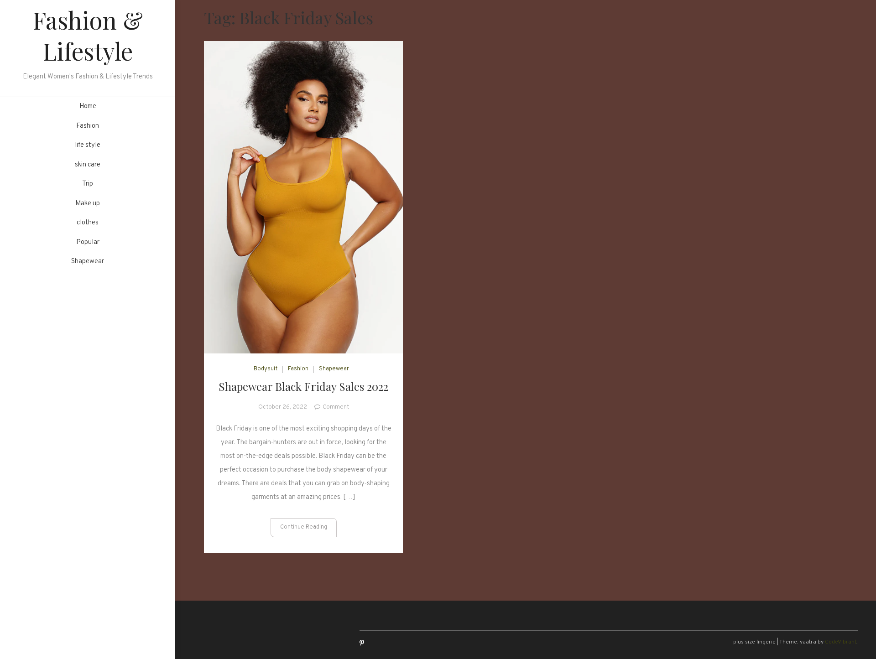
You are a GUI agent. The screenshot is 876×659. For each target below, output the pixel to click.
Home (87, 106)
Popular (87, 242)
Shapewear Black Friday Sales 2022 (303, 386)
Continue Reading (303, 527)
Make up (87, 203)
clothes (88, 222)
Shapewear (87, 261)
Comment (336, 407)
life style (87, 145)
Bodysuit (265, 369)
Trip (87, 184)
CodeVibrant (840, 642)
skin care (87, 165)
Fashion (87, 126)
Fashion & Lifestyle (88, 35)
